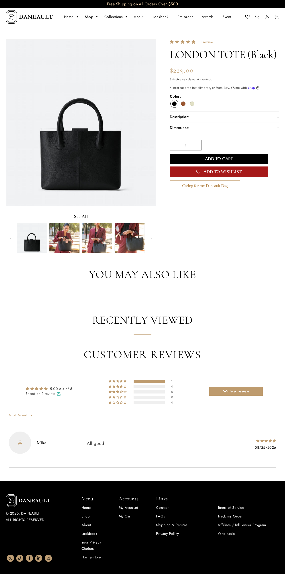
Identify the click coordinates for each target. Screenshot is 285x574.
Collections (113, 16)
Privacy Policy (167, 533)
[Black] (174, 103)
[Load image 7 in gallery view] (129, 238)
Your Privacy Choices (91, 545)
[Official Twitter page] (10, 558)
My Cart (125, 516)
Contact (162, 507)
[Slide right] (151, 238)
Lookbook (161, 16)
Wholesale (226, 533)
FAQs (160, 516)
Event (226, 16)
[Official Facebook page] (29, 558)
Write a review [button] (236, 391)
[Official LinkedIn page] (38, 558)
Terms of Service (231, 507)
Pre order (185, 16)
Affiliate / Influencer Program (242, 524)
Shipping (175, 79)
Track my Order (230, 516)
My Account (128, 507)
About (139, 16)
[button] (257, 17)
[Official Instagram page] (48, 558)
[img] (264, 441)
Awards (208, 16)
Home (68, 16)
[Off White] (192, 103)
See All (81, 216)
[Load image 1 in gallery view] (32, 238)
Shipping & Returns (171, 524)
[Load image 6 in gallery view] (97, 238)
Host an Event (92, 557)
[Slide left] (11, 238)
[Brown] (183, 103)
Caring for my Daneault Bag (205, 185)
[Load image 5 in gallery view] (64, 238)
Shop (89, 16)
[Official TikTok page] (19, 558)
